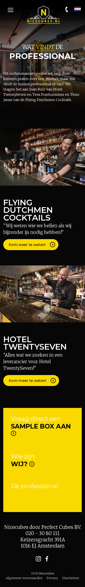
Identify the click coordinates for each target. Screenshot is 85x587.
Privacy (52, 578)
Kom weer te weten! (28, 245)
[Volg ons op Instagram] (38, 558)
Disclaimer (70, 578)
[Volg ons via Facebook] (46, 558)
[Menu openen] (10, 10)
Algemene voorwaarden (24, 578)
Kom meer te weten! (28, 381)
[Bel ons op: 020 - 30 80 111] (67, 9)
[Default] (43, 14)
